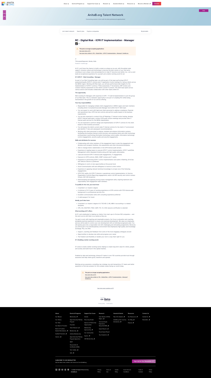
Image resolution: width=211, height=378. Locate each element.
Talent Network (74, 328)
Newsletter (145, 320)
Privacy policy (101, 303)
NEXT (71, 342)
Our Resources (132, 317)
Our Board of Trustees (61, 326)
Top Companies (103, 335)
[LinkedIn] (4, 18)
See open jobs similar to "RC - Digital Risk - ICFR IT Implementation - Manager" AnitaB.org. (104, 53)
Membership (73, 331)
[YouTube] (62, 370)
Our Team (57, 323)
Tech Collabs (73, 350)
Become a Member (143, 4)
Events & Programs (77, 4)
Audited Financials (60, 334)
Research (105, 4)
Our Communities (88, 333)
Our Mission (58, 317)
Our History (58, 320)
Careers (57, 337)
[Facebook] (4, 15)
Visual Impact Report (104, 332)
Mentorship (73, 317)
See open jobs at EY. (85, 51)
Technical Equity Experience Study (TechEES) (103, 324)
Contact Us (145, 317)
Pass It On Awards (118, 317)
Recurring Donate (89, 320)
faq (203, 10)
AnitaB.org (74, 372)
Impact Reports (103, 329)
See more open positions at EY (105, 288)
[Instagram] (4, 11)
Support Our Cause (92, 4)
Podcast (130, 323)
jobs (80, 31)
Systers (86, 336)
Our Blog (130, 320)
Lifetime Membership (75, 334)
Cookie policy (109, 303)
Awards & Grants (118, 4)
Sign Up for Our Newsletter (143, 361)
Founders (72, 325)
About (65, 4)
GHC (71, 353)
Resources (130, 4)
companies (93, 31)
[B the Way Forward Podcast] (68, 370)
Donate (86, 317)
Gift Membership (88, 339)
